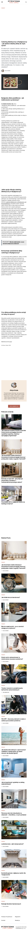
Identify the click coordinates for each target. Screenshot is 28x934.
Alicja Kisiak (7, 70)
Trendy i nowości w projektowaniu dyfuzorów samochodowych (12, 689)
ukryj (15, 104)
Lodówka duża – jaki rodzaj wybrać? (12, 844)
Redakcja (17, 920)
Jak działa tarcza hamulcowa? (10, 597)
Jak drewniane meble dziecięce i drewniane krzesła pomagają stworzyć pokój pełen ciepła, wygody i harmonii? (13, 457)
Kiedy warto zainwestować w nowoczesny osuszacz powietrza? (12, 658)
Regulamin (17, 916)
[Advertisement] (14, 25)
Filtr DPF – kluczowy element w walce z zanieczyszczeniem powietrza (13, 719)
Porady (3, 8)
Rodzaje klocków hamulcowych (11, 904)
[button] (2, 2)
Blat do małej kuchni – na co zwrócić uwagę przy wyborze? (12, 627)
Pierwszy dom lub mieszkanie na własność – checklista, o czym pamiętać (13, 814)
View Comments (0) (14, 406)
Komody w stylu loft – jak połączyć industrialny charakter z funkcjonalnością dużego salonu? (12, 480)
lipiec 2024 (8, 345)
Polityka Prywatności (6, 916)
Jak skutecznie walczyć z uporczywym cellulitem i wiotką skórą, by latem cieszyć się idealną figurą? (13, 751)
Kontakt (3, 920)
